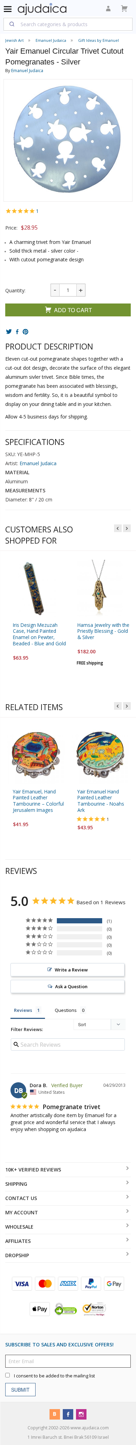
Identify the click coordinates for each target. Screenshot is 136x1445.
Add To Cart (73, 310)
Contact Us (21, 1198)
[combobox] (68, 24)
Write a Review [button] (71, 970)
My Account (21, 1212)
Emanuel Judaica (27, 71)
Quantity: (15, 290)
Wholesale (19, 1226)
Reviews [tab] (23, 1010)
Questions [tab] (66, 1010)
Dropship (17, 1255)
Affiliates (18, 1241)
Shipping (16, 1184)
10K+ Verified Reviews (33, 1169)
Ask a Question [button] (71, 986)
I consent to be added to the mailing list (54, 1376)
